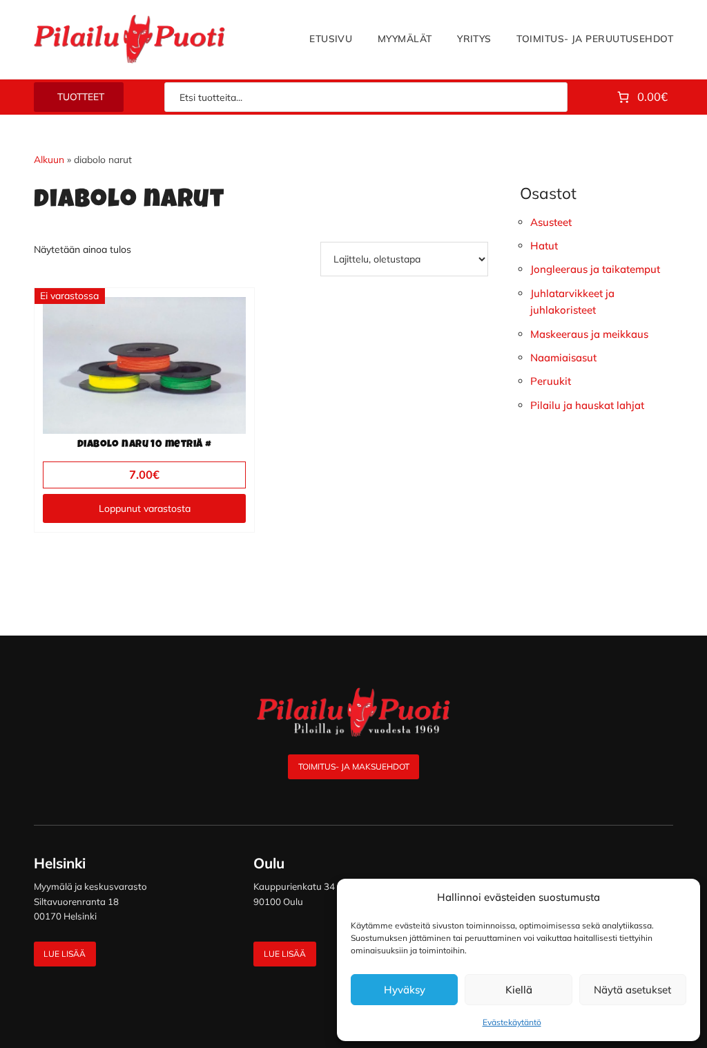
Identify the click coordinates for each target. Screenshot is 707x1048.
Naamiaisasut (563, 357)
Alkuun (49, 159)
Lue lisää (64, 954)
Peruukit (550, 381)
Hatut (544, 245)
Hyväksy (404, 989)
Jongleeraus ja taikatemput (595, 269)
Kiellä (518, 989)
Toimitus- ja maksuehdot (353, 766)
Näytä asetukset (632, 989)
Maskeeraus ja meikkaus (589, 334)
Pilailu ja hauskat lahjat (587, 405)
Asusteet (551, 222)
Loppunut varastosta (145, 508)
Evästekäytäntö (512, 1022)
